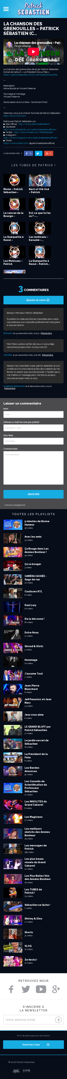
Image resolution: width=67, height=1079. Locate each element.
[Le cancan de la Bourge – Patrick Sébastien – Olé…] (14, 204)
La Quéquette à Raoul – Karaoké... (13, 240)
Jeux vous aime (34, 714)
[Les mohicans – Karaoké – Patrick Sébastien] (40, 228)
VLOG (28, 946)
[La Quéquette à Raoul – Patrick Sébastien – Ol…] (40, 252)
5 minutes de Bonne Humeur (37, 523)
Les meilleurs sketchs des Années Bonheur (37, 832)
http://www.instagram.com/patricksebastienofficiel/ (30, 137)
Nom (6, 409)
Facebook (11, 989)
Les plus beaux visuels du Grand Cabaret (35, 862)
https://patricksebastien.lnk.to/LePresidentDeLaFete (30, 74)
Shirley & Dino (33, 918)
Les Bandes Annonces (32, 769)
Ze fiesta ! (31, 959)
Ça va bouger (33, 564)
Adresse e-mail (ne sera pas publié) (22, 422)
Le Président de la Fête (36, 756)
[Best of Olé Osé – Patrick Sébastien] (40, 180)
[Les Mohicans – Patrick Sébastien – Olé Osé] (14, 252)
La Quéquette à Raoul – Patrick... (39, 262)
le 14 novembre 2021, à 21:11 (26, 333)
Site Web (8, 435)
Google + (56, 989)
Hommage (31, 660)
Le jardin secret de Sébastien (37, 742)
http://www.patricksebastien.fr (34, 124)
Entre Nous (32, 632)
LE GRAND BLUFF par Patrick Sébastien (38, 728)
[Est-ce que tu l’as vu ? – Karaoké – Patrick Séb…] (40, 204)
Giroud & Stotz (34, 646)
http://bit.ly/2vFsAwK (14, 116)
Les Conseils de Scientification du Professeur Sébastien (36, 786)
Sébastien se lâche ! (37, 905)
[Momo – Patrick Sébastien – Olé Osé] (14, 180)
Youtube (41, 989)
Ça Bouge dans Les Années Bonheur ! (37, 550)
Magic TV (16, 1071)
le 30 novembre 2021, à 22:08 (27, 355)
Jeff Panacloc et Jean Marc (38, 701)
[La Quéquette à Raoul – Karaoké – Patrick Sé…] (14, 228)
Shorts (29, 932)
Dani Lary (30, 605)
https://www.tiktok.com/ (16, 143)
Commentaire (11, 449)
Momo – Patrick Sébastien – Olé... (13, 192)
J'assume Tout (34, 673)
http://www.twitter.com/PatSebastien (33, 132)
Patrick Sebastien (33, 9)
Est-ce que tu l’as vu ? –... (40, 214)
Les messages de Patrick (36, 847)
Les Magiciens (34, 817)
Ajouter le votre (36, 300)
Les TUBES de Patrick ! (33, 891)
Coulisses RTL (33, 591)
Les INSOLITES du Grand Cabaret (36, 803)
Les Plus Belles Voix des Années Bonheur (38, 877)
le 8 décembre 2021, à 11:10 (38, 386)
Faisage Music (26, 1071)
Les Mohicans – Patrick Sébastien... (13, 264)
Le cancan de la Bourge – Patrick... (13, 216)
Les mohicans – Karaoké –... (38, 238)
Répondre (46, 333)
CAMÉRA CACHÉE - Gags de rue (36, 578)
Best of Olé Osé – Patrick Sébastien (39, 192)
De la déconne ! (34, 618)
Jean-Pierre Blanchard (32, 687)
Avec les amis (33, 536)
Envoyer (33, 494)
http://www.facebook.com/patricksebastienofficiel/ (30, 129)
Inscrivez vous (31, 1044)
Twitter (26, 989)
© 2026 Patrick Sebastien (21, 1062)
